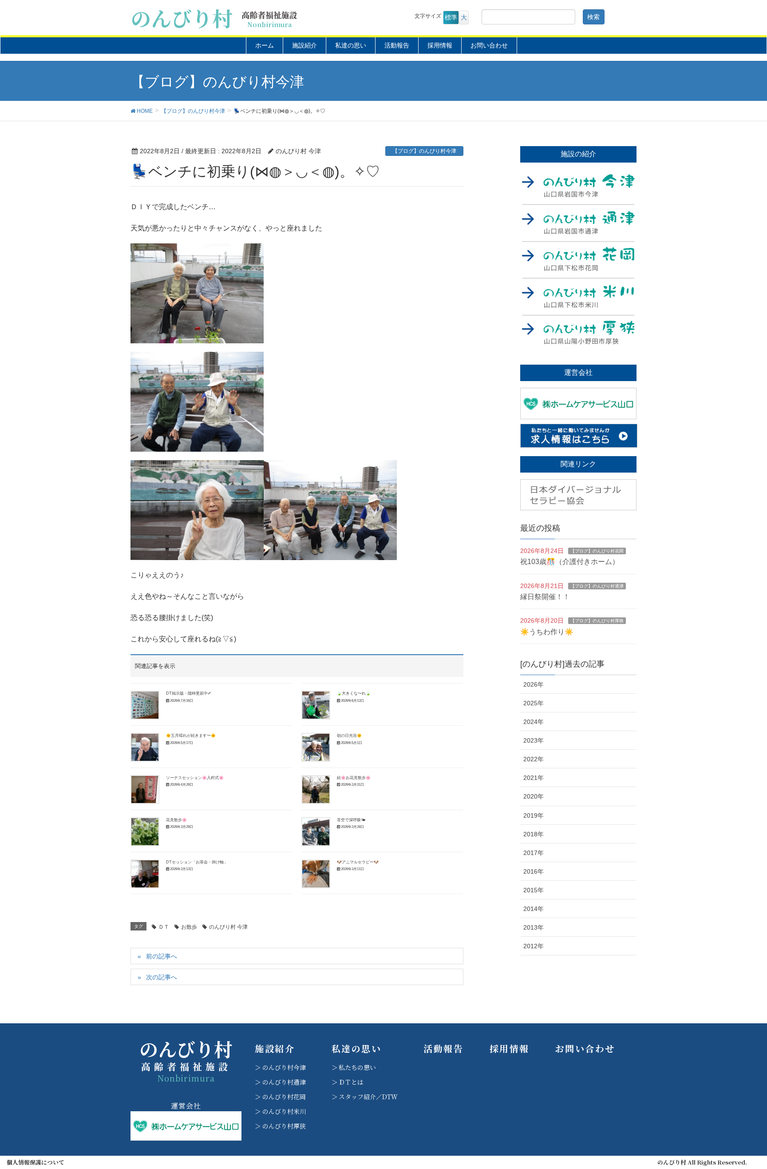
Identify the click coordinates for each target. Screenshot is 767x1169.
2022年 (533, 759)
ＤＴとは (351, 1082)
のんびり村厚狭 (284, 1125)
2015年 (533, 890)
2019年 (533, 815)
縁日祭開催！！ (545, 596)
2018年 (533, 834)
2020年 (533, 796)
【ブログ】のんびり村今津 (424, 151)
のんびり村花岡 (284, 1096)
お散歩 (189, 927)
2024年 (533, 721)
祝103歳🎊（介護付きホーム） (569, 561)
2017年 (533, 852)
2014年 (533, 908)
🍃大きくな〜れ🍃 (354, 693)
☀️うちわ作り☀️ (546, 632)
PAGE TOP (741, 1126)
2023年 (533, 740)
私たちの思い (357, 1067)
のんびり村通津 (284, 1082)
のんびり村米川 (284, 1111)
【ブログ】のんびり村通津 (597, 586)
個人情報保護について (35, 1162)
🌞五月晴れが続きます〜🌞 (191, 735)
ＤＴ (163, 927)
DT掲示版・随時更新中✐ (188, 693)
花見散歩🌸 (176, 820)
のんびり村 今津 (228, 927)
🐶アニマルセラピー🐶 (358, 862)
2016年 (533, 871)
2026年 (533, 684)
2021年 (533, 777)
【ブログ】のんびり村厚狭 (597, 620)
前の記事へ (161, 956)
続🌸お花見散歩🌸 (354, 777)
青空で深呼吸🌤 (351, 820)
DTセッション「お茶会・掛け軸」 (197, 862)
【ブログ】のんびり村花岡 (597, 551)
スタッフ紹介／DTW (368, 1096)
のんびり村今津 (284, 1067)
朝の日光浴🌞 (349, 735)
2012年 (533, 946)
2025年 (533, 703)
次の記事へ (161, 977)
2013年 (533, 927)
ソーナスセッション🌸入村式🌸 (195, 777)
